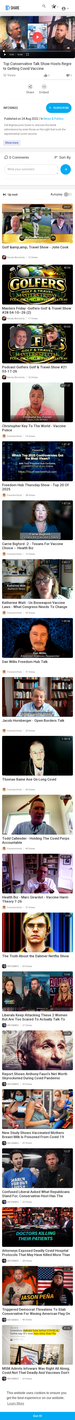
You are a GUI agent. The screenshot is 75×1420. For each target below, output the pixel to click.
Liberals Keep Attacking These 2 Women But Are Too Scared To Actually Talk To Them (34, 1019)
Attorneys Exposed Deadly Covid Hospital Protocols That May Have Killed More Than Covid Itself (36, 1255)
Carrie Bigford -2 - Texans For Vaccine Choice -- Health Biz (32, 546)
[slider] (37, 51)
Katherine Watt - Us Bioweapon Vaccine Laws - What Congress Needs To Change (34, 605)
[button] (54, 7)
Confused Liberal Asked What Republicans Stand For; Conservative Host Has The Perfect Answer (36, 1196)
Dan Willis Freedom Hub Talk (25, 662)
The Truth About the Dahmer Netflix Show (35, 956)
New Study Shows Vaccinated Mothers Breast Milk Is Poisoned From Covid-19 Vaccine (33, 1137)
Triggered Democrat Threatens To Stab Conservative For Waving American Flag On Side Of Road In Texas (36, 1313)
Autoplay (56, 194)
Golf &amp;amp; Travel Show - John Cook (35, 247)
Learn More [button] (15, 1403)
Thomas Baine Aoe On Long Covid (29, 779)
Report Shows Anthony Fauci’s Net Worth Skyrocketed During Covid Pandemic (34, 1076)
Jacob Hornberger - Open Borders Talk (33, 720)
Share (30, 92)
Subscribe (60, 107)
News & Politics (54, 118)
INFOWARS (11, 108)
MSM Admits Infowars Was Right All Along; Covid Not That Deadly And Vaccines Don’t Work (36, 1372)
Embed (44, 92)
